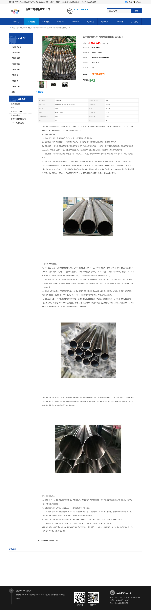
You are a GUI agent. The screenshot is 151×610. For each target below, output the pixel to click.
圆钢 (12, 108)
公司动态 (75, 22)
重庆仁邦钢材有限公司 (53, 595)
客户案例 (104, 22)
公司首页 (16, 22)
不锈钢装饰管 (16, 47)
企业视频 (46, 22)
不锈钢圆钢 (15, 86)
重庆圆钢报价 (15, 115)
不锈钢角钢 (15, 69)
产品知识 (90, 22)
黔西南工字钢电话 (17, 111)
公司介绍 (60, 22)
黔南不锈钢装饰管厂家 (18, 119)
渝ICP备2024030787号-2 (38, 595)
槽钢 (13, 92)
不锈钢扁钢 (15, 58)
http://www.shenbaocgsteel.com (48, 540)
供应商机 (31, 22)
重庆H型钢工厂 (16, 104)
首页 (21, 28)
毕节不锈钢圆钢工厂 (18, 123)
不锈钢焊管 (15, 52)
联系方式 (134, 22)
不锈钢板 (14, 81)
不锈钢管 (35, 28)
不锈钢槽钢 (15, 64)
